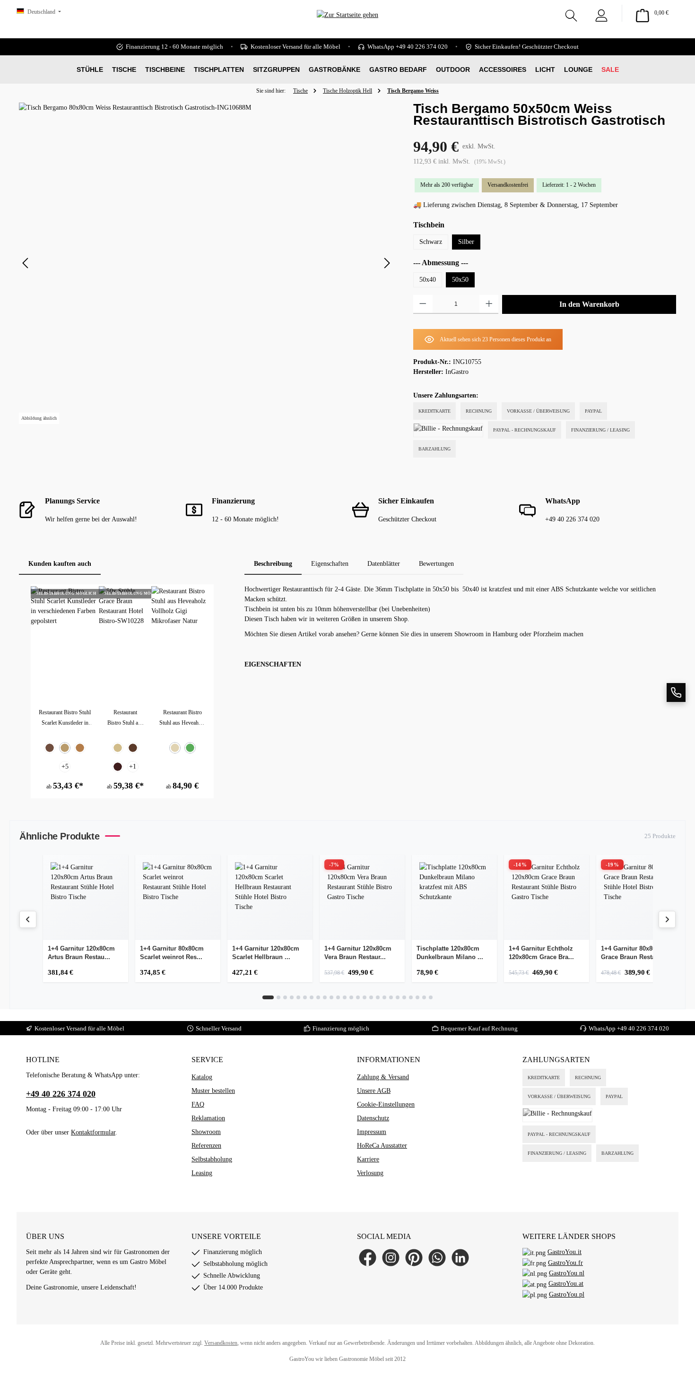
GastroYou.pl (566, 1294)
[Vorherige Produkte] (27, 919)
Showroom (206, 1131)
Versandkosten (220, 1343)
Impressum (371, 1131)
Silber (466, 241)
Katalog (201, 1077)
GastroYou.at (565, 1283)
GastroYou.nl (566, 1273)
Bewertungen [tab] (436, 563)
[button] (676, 692)
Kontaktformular (93, 1132)
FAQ (197, 1104)
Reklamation (208, 1118)
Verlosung (370, 1173)
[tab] (273, 564)
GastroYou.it (564, 1251)
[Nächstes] (387, 263)
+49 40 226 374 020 (643, 1028)
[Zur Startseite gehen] (347, 29)
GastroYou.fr (565, 1262)
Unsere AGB (374, 1090)
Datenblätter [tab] (383, 563)
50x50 (460, 279)
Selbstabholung (211, 1159)
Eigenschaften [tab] (329, 563)
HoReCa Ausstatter (382, 1145)
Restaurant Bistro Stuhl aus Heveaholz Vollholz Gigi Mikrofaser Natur (182, 718)
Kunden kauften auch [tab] (59, 563)
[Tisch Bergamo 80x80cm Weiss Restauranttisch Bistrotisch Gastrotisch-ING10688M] (206, 263)
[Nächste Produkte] (667, 919)
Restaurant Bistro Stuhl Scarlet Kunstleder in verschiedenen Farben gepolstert (65, 718)
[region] (206, 263)
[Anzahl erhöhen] (489, 304)
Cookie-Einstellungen (386, 1104)
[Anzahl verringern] (423, 304)
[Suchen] (571, 13)
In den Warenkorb (589, 304)
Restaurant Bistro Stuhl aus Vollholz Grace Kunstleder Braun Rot (125, 718)
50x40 (427, 279)
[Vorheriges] (26, 263)
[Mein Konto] (601, 13)
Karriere (368, 1159)
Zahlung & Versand (383, 1077)
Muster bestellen (213, 1090)
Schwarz (430, 241)
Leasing (201, 1173)
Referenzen (206, 1145)
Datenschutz (373, 1118)
